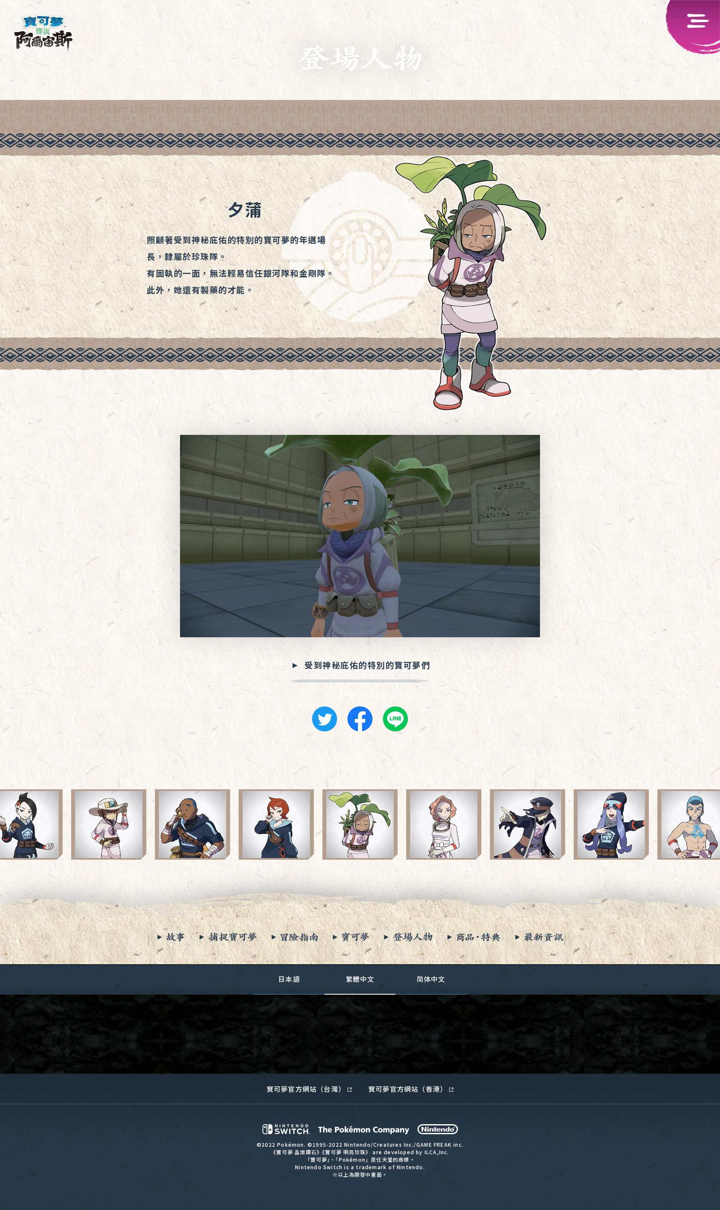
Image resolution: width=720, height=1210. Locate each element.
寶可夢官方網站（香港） (407, 1089)
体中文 (431, 979)
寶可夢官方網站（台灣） (306, 1089)
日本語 (289, 979)
